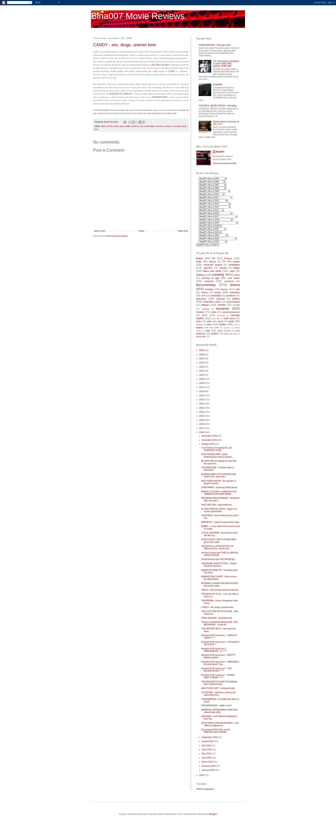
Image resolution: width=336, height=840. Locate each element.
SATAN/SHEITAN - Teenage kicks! (215, 45)
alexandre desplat (213, 265)
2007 (202, 428)
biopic (236, 267)
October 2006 (208, 444)
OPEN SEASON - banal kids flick (216, 618)
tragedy (199, 327)
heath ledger (149, 126)
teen (96, 129)
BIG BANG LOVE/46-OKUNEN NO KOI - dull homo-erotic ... (220, 584)
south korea (229, 318)
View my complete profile (224, 163)
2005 (202, 775)
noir (203, 295)
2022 (202, 367)
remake (221, 304)
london (204, 292)
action (236, 261)
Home (141, 231)
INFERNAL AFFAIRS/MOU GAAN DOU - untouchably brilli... (220, 711)
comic (237, 275)
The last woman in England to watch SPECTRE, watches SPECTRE (226, 63)
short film (215, 318)
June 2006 (207, 749)
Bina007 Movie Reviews (138, 16)
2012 (202, 408)
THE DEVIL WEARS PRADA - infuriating (218, 105)
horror (224, 289)
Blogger (213, 814)
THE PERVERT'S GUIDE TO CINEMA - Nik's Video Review (219, 683)
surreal (199, 325)
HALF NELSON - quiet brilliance (216, 505)
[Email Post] (124, 122)
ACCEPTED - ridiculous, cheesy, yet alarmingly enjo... (218, 693)
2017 (202, 387)
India (198, 261)
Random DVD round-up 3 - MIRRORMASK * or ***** (214, 649)
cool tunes (233, 278)
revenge (236, 305)
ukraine (227, 328)
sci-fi (204, 315)
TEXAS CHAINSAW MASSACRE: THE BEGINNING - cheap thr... (219, 623)
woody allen (201, 336)
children (200, 274)
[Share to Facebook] (140, 122)
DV (213, 258)
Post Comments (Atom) (117, 236)
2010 (202, 416)
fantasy (209, 289)
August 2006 (208, 741)
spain (198, 321)
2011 (202, 412)
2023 (202, 362)
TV (223, 261)
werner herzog (223, 331)
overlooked (215, 295)
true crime (214, 328)
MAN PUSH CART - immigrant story (218, 688)
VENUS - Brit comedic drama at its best (219, 590)
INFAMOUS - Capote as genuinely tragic (220, 522)
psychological (233, 302)
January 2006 (208, 770)
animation (234, 264)
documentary (206, 285)
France (228, 258)
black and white (212, 271)
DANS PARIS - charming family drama (219, 487)
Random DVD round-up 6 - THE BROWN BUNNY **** (216, 669)
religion (205, 304)
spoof (220, 321)
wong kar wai (230, 334)
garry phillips (125, 126)
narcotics (159, 126)
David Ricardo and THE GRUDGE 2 (218, 559)
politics (236, 298)
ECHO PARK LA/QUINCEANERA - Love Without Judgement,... (220, 724)
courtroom (229, 281)
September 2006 (210, 737)
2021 (202, 371)
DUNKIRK (218, 84)
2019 (202, 379)
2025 (202, 354)
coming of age (210, 278)
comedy (218, 274)
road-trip (205, 309)
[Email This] (130, 122)
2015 (202, 395)
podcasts (220, 299)
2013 (202, 403)
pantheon (230, 295)
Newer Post (99, 231)
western (214, 333)
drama (116, 126)
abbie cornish (107, 126)
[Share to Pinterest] (143, 122)
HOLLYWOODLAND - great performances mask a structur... (217, 455)
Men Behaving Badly (160, 65)
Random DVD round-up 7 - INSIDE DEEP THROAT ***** (217, 676)
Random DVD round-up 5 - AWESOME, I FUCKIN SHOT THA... (220, 663)
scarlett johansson (231, 312)
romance (168, 126)
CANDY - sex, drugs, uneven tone (124, 44)
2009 (202, 420)
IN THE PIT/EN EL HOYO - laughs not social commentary (219, 510)
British (199, 258)
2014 (202, 399)
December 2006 (210, 436)
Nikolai (212, 261)
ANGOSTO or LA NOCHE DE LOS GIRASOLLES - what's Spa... (217, 547)
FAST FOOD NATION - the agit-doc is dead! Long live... (218, 482)
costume (209, 281)
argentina (208, 268)
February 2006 (209, 766)
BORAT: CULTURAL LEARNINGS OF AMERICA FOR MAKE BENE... (218, 492)
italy (238, 289)
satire (213, 312)
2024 (202, 358)
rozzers (200, 312)
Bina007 (220, 152)
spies (209, 321)
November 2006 (210, 440)
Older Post (183, 231)
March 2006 (208, 762)
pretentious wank (211, 302)
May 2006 (207, 753)
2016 (202, 391)
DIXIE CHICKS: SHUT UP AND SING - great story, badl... (219, 540)
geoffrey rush (137, 126)
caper (232, 271)
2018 (202, 383)
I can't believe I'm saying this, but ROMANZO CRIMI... (216, 449)
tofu (235, 325)
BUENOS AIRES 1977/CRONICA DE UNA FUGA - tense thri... (218, 475)
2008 (202, 424)
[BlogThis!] (133, 122)
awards (222, 268)
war (208, 330)
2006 (202, 432)
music (217, 292)
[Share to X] (137, 122)
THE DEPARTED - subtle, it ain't (216, 705)
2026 (202, 350)
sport (231, 321)
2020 (202, 375)
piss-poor (201, 298)
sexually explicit (179, 126)
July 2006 (206, 745)
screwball (221, 315)
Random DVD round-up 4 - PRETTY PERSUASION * (218, 656)
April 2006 (207, 758)
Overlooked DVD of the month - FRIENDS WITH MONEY (216, 730)
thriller (222, 324)
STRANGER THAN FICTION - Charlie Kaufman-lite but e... (219, 564)
